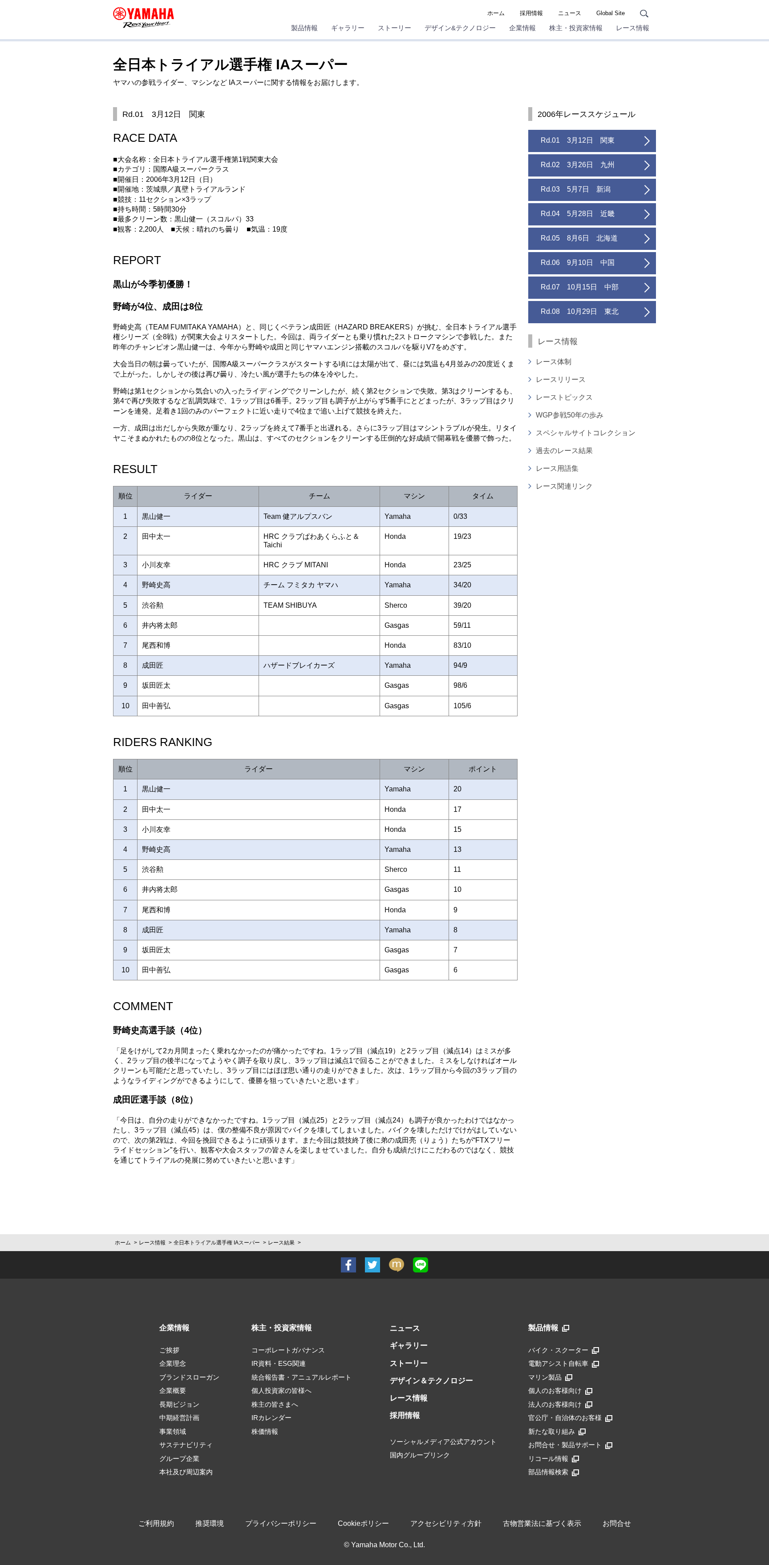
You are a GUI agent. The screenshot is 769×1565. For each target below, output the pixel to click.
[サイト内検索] (644, 13)
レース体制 (553, 361)
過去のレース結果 (564, 450)
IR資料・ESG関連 (278, 1363)
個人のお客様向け (555, 1390)
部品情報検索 (548, 1472)
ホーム (496, 13)
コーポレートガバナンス (288, 1350)
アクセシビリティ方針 (446, 1523)
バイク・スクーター (558, 1350)
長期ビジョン (179, 1404)
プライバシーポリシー (280, 1523)
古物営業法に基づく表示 (542, 1523)
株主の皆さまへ (274, 1404)
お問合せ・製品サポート (565, 1445)
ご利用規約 (156, 1523)
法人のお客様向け (555, 1404)
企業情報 (174, 1328)
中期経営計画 (179, 1417)
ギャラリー (409, 1345)
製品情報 (543, 1328)
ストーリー (409, 1363)
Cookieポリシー (363, 1523)
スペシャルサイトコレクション (585, 433)
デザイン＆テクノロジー (431, 1380)
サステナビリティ (186, 1445)
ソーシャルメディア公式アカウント (443, 1441)
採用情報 (531, 13)
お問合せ (617, 1523)
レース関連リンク (564, 486)
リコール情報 (548, 1458)
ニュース (569, 13)
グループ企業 (179, 1458)
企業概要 (172, 1390)
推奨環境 (209, 1523)
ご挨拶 (169, 1350)
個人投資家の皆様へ (281, 1390)
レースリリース (561, 379)
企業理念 (172, 1363)
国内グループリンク (420, 1455)
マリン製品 (545, 1377)
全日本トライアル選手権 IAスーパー (217, 1243)
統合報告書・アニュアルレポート (301, 1377)
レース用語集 (557, 468)
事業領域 (172, 1431)
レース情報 (152, 1243)
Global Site (610, 13)
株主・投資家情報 (281, 1328)
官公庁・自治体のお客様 (565, 1417)
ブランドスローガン (189, 1377)
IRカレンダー (271, 1417)
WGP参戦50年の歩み (569, 415)
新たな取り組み (551, 1431)
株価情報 (264, 1431)
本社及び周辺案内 (186, 1472)
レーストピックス (564, 397)
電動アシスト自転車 (558, 1363)
